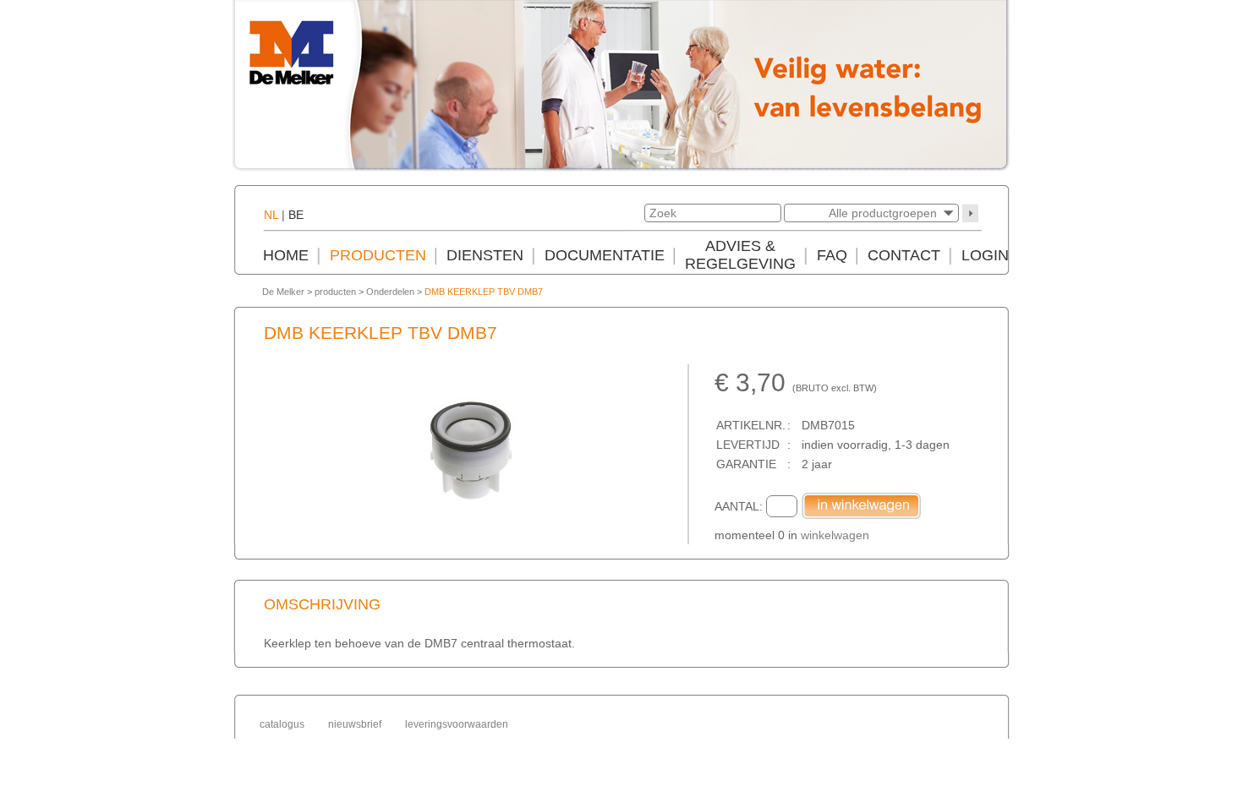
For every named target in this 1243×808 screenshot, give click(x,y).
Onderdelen (390, 292)
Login (985, 255)
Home (286, 255)
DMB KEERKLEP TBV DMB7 (483, 292)
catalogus (282, 724)
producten (335, 292)
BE (296, 214)
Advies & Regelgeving (740, 254)
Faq (832, 255)
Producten (378, 255)
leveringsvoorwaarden (456, 724)
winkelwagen (835, 535)
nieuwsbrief (354, 724)
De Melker (283, 292)
